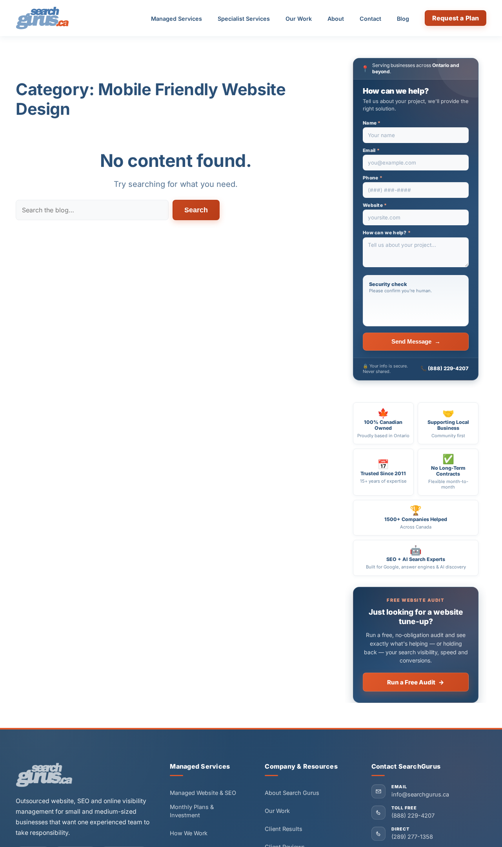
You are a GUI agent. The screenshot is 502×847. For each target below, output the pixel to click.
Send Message (415, 341)
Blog (403, 18)
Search (196, 210)
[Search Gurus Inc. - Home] (42, 18)
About (335, 18)
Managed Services (176, 18)
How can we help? (387, 232)
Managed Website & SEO (203, 792)
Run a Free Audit (415, 682)
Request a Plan (455, 18)
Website (375, 205)
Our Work (299, 18)
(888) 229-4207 (448, 368)
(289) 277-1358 (412, 836)
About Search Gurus (292, 792)
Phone (372, 178)
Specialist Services (244, 18)
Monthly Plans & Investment (192, 811)
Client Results (283, 829)
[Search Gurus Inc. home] (44, 774)
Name (372, 123)
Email (371, 150)
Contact (370, 18)
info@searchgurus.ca (420, 794)
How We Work (188, 833)
